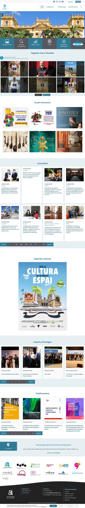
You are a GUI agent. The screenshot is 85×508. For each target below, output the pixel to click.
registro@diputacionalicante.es (53, 492)
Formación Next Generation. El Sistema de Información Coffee (53, 427)
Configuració (70, 505)
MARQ (67, 223)
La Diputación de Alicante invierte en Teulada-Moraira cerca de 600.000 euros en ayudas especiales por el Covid (75, 191)
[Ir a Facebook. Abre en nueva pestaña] (54, 1)
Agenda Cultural (42, 259)
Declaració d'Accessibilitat (70, 497)
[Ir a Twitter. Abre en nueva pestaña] (57, 1)
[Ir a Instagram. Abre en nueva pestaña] (60, 1)
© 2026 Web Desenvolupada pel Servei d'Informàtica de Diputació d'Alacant (42, 502)
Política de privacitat (69, 493)
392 (44, 244)
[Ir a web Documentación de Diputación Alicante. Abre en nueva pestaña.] (35, 43)
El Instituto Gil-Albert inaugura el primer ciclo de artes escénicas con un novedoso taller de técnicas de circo (53, 191)
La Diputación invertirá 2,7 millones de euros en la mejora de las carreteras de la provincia (10, 228)
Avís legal (67, 491)
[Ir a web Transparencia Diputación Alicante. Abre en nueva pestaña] (21, 43)
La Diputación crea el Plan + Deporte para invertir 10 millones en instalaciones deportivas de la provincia (10, 190)
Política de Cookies (69, 495)
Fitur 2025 (47, 374)
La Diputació (50, 7)
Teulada (68, 186)
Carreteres (4, 223)
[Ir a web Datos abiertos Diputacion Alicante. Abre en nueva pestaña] (78, 43)
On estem (9, 448)
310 (31, 244)
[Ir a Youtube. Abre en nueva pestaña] (62, 1)
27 (33, 433)
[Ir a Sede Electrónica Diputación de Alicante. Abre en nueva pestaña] (7, 43)
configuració (43, 506)
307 (16, 244)
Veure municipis (53, 453)
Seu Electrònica (73, 7)
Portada (3, 186)
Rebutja (61, 505)
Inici (42, 7)
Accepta (53, 505)
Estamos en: (25, 489)
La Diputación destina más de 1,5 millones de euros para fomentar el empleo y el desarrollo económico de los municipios (53, 231)
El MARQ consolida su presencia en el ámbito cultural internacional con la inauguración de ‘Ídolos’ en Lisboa (74, 229)
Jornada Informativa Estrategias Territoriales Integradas (8, 427)
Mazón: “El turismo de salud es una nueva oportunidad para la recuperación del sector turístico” (32, 175)
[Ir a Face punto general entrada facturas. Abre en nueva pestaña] (49, 43)
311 (35, 244)
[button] (81, 7)
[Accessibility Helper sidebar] (1, 15)
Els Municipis (62, 7)
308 (21, 244)
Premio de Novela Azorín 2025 (10, 374)
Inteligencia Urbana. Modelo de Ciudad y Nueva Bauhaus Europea (31, 427)
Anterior (3, 244)
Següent (49, 244)
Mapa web (67, 499)
